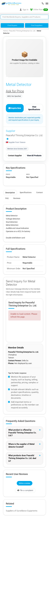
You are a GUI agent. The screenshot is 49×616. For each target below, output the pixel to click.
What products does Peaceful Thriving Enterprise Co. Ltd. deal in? (22, 458)
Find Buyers (12, 25)
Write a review (24, 483)
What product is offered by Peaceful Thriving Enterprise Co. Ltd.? (22, 433)
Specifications (25, 192)
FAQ (7, 198)
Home (5, 31)
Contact (39, 192)
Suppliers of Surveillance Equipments (21, 511)
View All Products (34, 155)
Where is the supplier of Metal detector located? (21, 445)
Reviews (16, 198)
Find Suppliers (36, 25)
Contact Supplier (15, 155)
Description (10, 193)
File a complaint (26, 490)
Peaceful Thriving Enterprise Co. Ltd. (22, 31)
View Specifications (34, 108)
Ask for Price (15, 91)
